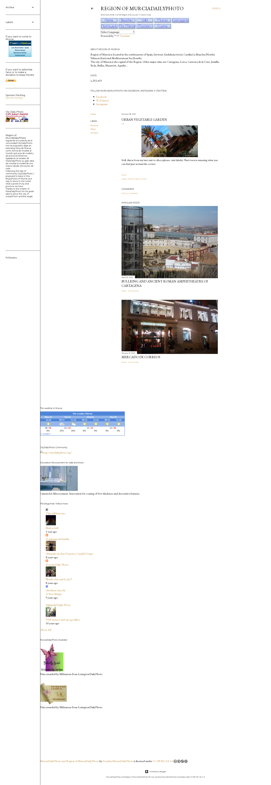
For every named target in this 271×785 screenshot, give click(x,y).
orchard (94, 133)
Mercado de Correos (141, 357)
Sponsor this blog (14, 98)
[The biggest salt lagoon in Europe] (127, 28)
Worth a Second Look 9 (59, 579)
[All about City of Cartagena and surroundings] (180, 22)
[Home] (109, 22)
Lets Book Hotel (17, 48)
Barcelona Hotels (20, 53)
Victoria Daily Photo (57, 564)
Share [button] (93, 114)
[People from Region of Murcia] (145, 28)
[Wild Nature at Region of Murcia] (145, 22)
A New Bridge (54, 594)
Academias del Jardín (57, 539)
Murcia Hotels (20, 50)
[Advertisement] (61, 733)
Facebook (101, 97)
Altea (93, 129)
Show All (46, 630)
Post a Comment (130, 193)
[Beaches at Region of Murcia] (127, 22)
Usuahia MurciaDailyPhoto (118, 761)
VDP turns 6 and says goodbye (63, 619)
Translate (125, 36)
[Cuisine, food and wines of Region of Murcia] (162, 28)
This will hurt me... (56, 513)
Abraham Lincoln (55, 590)
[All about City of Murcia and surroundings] (163, 22)
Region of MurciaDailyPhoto (142, 8)
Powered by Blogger (157, 771)
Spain (27, 48)
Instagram (101, 104)
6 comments (133, 291)
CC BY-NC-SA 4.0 (163, 761)
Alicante (94, 125)
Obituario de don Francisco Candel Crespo (69, 553)
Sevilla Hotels (20, 55)
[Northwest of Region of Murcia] (109, 28)
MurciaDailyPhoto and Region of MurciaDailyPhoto (69, 761)
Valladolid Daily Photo (58, 605)
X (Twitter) (102, 100)
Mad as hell (52, 528)
